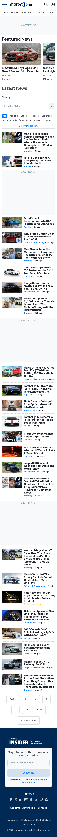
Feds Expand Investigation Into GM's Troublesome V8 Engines (39, 221)
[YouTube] (41, 799)
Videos (43, 12)
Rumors (6, 75)
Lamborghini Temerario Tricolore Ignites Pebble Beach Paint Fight (38, 419)
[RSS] (46, 799)
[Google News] (31, 799)
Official (47, 75)
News (5, 12)
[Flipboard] (26, 799)
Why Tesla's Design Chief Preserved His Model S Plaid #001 (39, 236)
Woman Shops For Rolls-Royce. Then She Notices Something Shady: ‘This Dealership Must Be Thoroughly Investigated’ (39, 681)
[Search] (46, 4)
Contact (42, 807)
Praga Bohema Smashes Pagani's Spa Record (39, 435)
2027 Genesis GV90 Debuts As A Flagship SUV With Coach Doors (39, 632)
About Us (15, 807)
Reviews (15, 12)
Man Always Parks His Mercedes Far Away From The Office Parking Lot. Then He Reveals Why (39, 253)
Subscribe (28, 773)
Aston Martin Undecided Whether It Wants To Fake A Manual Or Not (39, 450)
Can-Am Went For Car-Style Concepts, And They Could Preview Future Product (39, 597)
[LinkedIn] (20, 799)
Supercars (29, 276)
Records (28, 440)
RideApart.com (34, 604)
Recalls (27, 227)
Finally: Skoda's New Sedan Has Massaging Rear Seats (37, 647)
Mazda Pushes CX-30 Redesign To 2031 (36, 663)
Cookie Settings (43, 820)
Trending (28, 151)
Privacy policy (12, 820)
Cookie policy (27, 820)
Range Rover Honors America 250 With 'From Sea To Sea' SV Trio (38, 285)
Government (30, 622)
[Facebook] (10, 799)
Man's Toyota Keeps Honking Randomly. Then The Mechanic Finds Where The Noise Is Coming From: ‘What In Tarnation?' (39, 141)
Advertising (28, 807)
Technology (29, 410)
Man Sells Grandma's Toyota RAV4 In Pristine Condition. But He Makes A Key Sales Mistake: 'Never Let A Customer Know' (39, 485)
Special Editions (31, 292)
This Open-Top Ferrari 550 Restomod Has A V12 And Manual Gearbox (38, 270)
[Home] (21, 4)
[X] (15, 799)
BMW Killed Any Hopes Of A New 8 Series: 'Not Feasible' (20, 69)
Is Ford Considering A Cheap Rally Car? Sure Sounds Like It (37, 160)
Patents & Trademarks (34, 586)
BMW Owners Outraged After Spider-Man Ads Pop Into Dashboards (39, 404)
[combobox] (28, 106)
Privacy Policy (38, 779)
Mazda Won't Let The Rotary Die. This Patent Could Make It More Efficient (38, 579)
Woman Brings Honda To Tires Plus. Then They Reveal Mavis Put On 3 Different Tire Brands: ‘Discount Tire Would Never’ (39, 557)
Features (27, 12)
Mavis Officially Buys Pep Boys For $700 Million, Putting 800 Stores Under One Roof (39, 372)
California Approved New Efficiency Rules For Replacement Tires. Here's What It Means (39, 615)
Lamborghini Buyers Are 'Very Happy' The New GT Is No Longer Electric (39, 388)
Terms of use (28, 824)
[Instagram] (36, 799)
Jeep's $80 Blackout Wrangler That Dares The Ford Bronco (39, 465)
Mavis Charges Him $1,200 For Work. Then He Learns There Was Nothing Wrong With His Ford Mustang (39, 304)
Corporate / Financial (34, 379)
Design (27, 426)
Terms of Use (28, 782)
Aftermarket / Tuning (34, 242)
